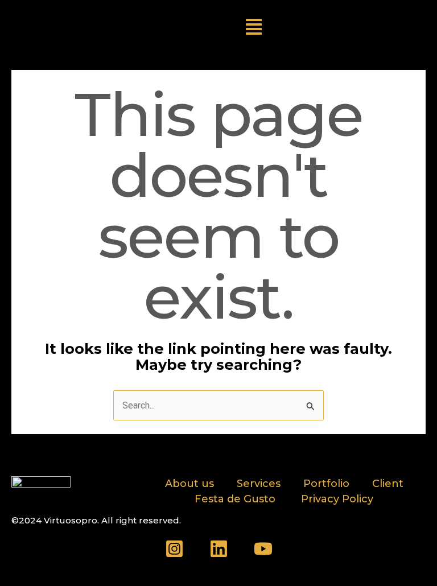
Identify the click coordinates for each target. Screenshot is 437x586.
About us (189, 483)
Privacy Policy (337, 499)
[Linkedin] (218, 548)
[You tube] (263, 548)
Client (387, 483)
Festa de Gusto (236, 499)
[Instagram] (174, 548)
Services (259, 483)
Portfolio (326, 483)
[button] (253, 28)
